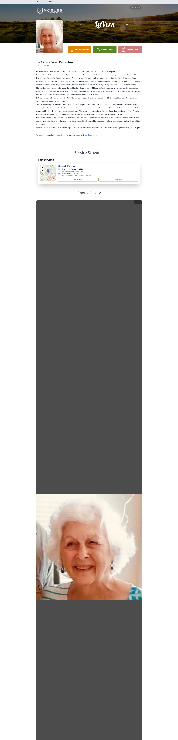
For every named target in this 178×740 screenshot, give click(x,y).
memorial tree (61, 135)
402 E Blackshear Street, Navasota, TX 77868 (77, 176)
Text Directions (77, 180)
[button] (48, 171)
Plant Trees (118, 180)
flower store (92, 135)
